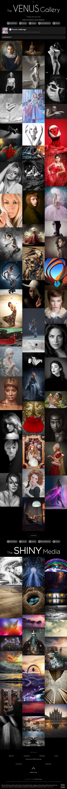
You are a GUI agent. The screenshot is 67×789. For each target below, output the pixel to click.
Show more (33, 752)
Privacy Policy (19, 764)
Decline (63, 787)
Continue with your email (33, 17)
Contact (56, 756)
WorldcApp (42, 756)
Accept (62, 785)
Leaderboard (27, 756)
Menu (33, 1)
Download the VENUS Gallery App (33, 759)
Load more (33, 535)
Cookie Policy (50, 787)
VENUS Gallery (38, 779)
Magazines (11, 756)
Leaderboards (7, 37)
